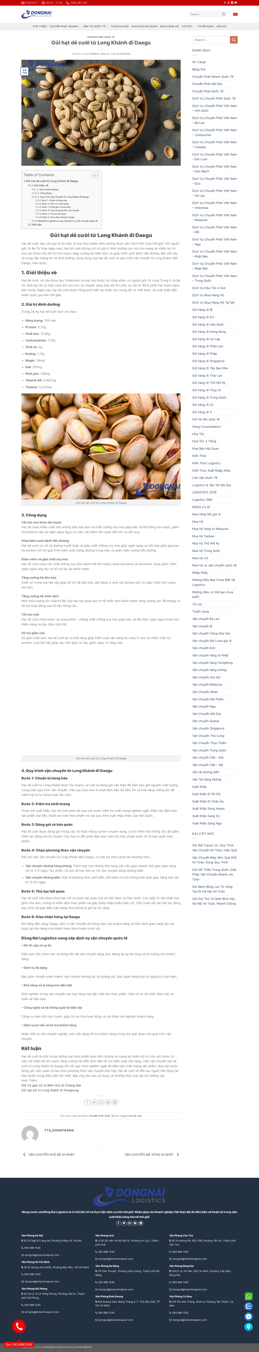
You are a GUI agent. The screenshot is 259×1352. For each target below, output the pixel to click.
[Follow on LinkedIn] (232, 3)
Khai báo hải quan (144, 26)
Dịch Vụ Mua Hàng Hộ (208, 295)
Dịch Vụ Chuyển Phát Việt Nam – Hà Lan (214, 193)
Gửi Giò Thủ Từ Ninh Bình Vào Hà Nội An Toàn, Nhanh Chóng (214, 901)
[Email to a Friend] (101, 1102)
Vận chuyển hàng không (209, 670)
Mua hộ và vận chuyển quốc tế (214, 565)
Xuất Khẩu (199, 787)
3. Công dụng (44, 193)
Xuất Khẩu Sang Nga (207, 823)
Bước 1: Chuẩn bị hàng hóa (54, 200)
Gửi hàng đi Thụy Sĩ (206, 390)
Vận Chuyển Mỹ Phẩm (208, 699)
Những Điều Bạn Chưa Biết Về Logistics (213, 582)
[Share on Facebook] (87, 1102)
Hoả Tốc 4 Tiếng (204, 441)
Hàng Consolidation (206, 426)
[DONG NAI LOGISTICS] (36, 14)
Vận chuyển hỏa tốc (206, 677)
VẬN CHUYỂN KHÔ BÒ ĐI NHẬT (51, 1154)
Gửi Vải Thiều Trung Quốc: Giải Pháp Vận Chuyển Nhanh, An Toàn (214, 874)
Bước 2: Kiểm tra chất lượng (55, 204)
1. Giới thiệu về (39, 185)
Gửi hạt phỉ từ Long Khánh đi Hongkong (50, 1090)
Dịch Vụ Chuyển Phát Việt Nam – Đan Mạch (214, 169)
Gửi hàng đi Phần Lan (207, 346)
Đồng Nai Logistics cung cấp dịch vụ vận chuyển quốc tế (67, 221)
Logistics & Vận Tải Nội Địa (211, 485)
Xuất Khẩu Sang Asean (208, 808)
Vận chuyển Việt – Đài (208, 757)
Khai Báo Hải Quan (205, 448)
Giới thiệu (40, 26)
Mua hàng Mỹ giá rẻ (206, 514)
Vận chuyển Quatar (205, 721)
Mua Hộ (197, 521)
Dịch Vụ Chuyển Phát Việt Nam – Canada (214, 144)
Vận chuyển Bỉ (202, 626)
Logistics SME (202, 499)
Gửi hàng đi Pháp (204, 353)
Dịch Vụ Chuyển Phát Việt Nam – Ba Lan (214, 120)
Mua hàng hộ (169, 26)
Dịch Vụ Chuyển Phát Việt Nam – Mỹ (214, 229)
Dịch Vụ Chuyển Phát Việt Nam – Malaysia (214, 217)
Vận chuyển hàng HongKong (212, 663)
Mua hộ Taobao (203, 536)
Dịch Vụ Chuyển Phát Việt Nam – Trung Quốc (214, 278)
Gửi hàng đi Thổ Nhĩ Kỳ (208, 383)
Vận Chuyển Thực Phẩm (209, 743)
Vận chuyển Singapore (208, 728)
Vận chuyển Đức (204, 648)
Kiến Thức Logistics (206, 463)
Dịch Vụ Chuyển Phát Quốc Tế (213, 98)
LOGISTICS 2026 (204, 492)
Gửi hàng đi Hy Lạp (206, 339)
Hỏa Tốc (198, 434)
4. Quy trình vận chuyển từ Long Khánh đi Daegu (63, 197)
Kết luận (37, 224)
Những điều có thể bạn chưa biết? (212, 594)
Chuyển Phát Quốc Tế (101, 37)
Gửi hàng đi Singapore (208, 361)
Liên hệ (221, 26)
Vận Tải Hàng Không (206, 779)
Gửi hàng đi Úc (203, 405)
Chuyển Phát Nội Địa (207, 84)
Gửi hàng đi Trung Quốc (209, 397)
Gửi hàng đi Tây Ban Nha (210, 368)
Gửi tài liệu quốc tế (206, 419)
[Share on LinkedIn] (115, 1102)
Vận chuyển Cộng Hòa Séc (211, 633)
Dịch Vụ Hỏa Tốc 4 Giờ (208, 288)
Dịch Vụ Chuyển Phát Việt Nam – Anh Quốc (214, 108)
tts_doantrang (120, 54)
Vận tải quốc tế (94, 26)
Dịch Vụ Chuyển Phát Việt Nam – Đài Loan (214, 156)
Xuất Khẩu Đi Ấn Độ (206, 794)
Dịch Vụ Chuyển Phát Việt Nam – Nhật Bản (214, 254)
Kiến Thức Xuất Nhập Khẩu (211, 470)
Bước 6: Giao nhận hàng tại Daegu (58, 217)
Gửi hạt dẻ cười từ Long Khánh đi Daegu (52, 181)
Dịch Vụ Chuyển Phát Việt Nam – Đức (214, 181)
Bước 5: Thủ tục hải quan (54, 214)
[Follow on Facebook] (225, 3)
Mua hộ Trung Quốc (206, 551)
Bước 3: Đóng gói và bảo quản (56, 207)
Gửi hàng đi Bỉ (202, 310)
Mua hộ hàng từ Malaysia (210, 529)
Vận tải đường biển (205, 772)
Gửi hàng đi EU (203, 317)
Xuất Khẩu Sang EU (206, 816)
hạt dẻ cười (135, 1115)
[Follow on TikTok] (228, 3)
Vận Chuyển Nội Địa (206, 714)
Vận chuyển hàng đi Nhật (210, 655)
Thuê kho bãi (120, 26)
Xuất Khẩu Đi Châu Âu (208, 801)
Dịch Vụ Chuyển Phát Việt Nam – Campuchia (214, 132)
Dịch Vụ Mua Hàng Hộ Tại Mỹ (213, 302)
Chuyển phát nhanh (63, 26)
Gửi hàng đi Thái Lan (207, 375)
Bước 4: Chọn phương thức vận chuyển (60, 210)
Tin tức (186, 26)
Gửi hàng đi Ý (202, 412)
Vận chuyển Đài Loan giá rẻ (212, 641)
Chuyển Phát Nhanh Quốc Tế (212, 77)
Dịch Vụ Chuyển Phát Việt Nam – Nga (214, 241)
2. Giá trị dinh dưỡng (48, 189)
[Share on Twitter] (94, 1102)
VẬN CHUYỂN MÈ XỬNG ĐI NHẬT (150, 1154)
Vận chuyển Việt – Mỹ (207, 765)
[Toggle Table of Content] (93, 175)
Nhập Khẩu (200, 573)
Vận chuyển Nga (204, 706)
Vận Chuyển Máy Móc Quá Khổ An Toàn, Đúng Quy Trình (214, 860)
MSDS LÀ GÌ (201, 507)
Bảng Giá (198, 69)
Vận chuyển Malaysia (207, 684)
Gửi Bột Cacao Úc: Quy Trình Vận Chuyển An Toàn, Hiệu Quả (214, 847)
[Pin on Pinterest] (108, 1102)
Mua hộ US (200, 558)
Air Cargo (199, 62)
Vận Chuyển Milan (205, 692)
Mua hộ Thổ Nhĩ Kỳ (205, 543)
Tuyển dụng (205, 26)
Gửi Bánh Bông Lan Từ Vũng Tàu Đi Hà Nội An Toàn (212, 889)
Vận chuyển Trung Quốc (209, 750)
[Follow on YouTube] (236, 3)
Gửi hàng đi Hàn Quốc (208, 324)
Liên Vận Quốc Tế (204, 478)
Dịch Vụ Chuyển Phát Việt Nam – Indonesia (214, 205)
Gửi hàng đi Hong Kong (209, 332)
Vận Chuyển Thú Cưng (208, 736)
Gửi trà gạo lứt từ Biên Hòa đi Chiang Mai (51, 1085)
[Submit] (223, 14)
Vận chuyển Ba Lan (205, 619)
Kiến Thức (199, 456)
